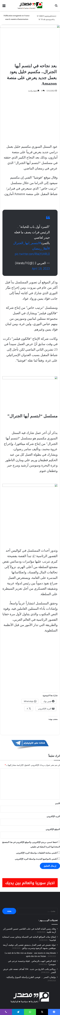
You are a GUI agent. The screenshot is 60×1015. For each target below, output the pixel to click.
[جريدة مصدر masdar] (30, 5)
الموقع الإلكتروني (53, 829)
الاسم (57, 803)
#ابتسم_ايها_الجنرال (27, 243)
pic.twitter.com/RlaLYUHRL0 (32, 254)
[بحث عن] (56, 6)
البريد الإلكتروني (53, 816)
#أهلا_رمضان (41, 248)
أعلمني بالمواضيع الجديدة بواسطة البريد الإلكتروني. (36, 859)
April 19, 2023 (41, 268)
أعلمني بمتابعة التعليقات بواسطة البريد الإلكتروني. (37, 853)
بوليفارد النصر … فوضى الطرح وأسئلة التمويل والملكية (31, 977)
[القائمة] (3, 6)
